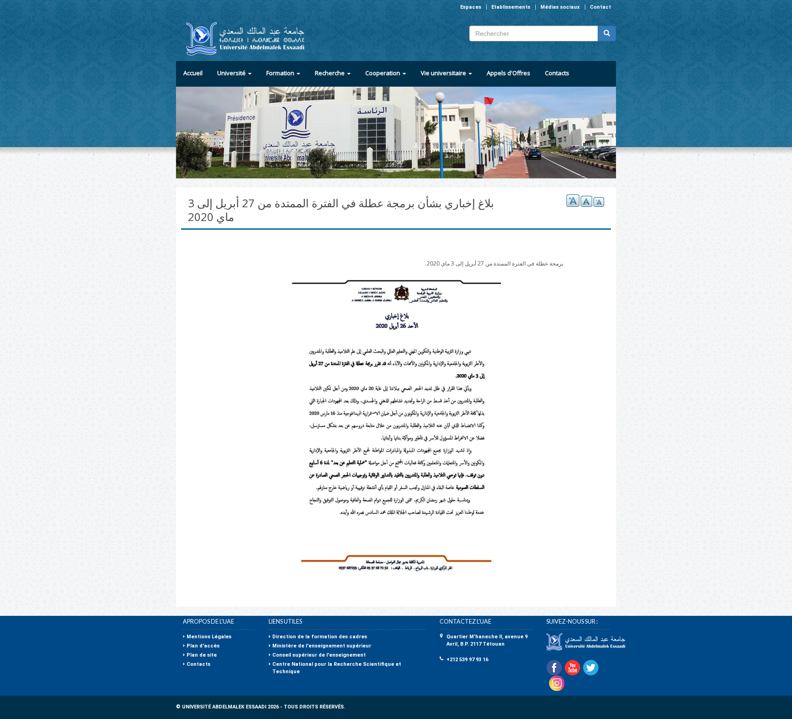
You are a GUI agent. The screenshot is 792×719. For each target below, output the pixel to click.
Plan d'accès (203, 646)
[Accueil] (241, 38)
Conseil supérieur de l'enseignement (319, 655)
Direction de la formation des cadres (319, 637)
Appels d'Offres (508, 73)
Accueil (193, 73)
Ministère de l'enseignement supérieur (321, 646)
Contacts (557, 73)
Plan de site (202, 655)
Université (232, 73)
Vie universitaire (444, 73)
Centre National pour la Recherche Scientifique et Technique (336, 668)
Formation (281, 73)
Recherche (330, 73)
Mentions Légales (209, 637)
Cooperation (383, 73)
